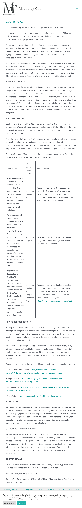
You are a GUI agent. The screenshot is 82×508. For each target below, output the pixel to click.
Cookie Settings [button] (9, 503)
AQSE (41, 490)
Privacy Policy (74, 490)
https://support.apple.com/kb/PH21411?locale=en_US (40, 396)
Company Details (10, 490)
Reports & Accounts (56, 490)
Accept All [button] (21, 503)
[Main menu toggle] (77, 8)
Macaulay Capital (32, 8)
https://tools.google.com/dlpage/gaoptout (54, 301)
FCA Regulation (28, 490)
